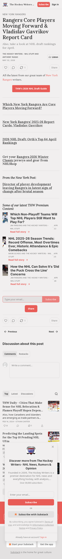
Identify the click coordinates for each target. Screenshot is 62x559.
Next (51, 331)
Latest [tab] (14, 393)
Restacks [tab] (23, 354)
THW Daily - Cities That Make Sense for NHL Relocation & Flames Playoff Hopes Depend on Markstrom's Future (22, 406)
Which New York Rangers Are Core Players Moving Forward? (29, 106)
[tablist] (16, 354)
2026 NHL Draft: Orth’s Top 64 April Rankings (29, 141)
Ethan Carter (23, 421)
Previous (12, 331)
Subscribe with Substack (33, 514)
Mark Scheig (14, 253)
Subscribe (44, 4)
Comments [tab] (10, 354)
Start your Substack (23, 544)
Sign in (55, 4)
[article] (31, 414)
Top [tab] (6, 393)
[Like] (6, 67)
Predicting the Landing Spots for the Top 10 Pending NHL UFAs (22, 437)
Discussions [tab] (27, 393)
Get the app (46, 544)
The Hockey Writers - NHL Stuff (18, 54)
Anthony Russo (10, 57)
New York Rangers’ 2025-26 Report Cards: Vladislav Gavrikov (28, 123)
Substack (15, 552)
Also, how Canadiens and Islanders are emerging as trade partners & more (22, 416)
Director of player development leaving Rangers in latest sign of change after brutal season (27, 187)
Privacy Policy (36, 528)
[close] (52, 446)
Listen (55, 57)
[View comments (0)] (13, 67)
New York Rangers (14, 14)
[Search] (56, 394)
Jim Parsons (16, 225)
